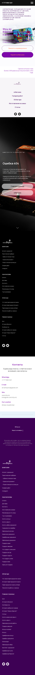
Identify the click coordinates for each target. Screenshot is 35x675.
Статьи (17, 446)
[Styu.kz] (19, 452)
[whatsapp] (15, 452)
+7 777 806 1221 (7, 3)
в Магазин (17, 431)
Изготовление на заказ (17, 442)
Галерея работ (17, 434)
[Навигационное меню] (32, 3)
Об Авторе (17, 438)
